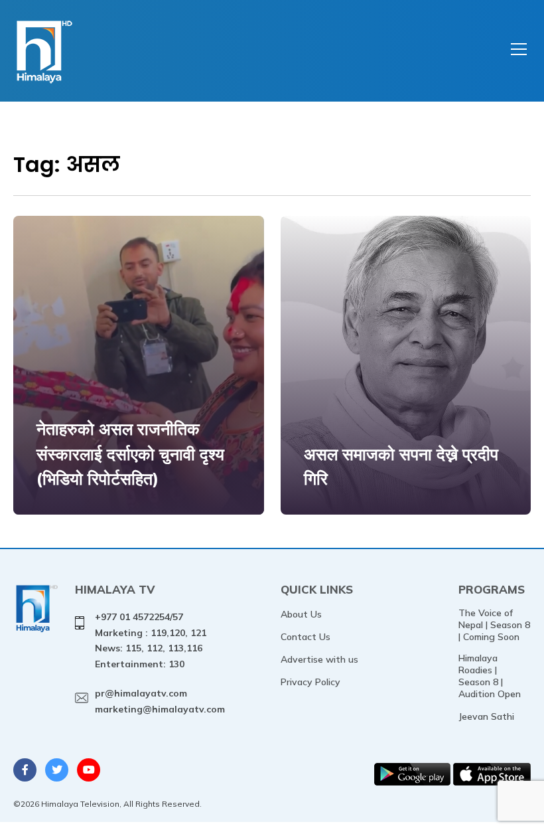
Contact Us (305, 637)
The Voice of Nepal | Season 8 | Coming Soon (494, 625)
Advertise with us (319, 659)
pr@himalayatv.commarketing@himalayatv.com (160, 701)
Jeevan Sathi (486, 716)
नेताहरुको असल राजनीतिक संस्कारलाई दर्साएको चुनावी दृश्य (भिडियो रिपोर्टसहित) (130, 453)
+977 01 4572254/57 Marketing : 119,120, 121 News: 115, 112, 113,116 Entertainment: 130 (150, 640)
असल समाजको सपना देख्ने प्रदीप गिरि (401, 466)
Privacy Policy (310, 682)
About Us (301, 614)
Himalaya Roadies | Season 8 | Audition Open (489, 676)
